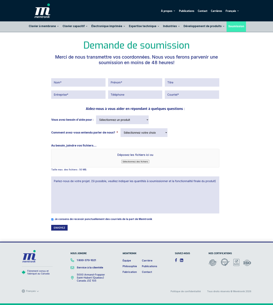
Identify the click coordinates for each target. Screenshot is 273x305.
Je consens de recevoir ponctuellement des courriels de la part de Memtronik (103, 219)
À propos (166, 11)
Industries (170, 26)
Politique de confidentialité (186, 291)
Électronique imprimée (106, 26)
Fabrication (130, 271)
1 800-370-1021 (86, 260)
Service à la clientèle (90, 267)
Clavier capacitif (74, 26)
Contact (202, 11)
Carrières (216, 11)
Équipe (127, 260)
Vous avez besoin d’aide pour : (72, 119)
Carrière (147, 260)
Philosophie (130, 266)
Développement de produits (203, 26)
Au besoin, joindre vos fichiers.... (74, 145)
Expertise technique (142, 26)
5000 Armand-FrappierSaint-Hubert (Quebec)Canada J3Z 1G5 (91, 277)
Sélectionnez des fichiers (135, 161)
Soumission (236, 26)
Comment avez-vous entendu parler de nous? (84, 132)
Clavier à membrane (42, 26)
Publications (186, 11)
